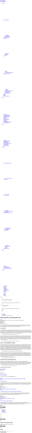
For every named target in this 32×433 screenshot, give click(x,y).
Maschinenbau (7, 92)
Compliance (5, 289)
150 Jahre (5, 287)
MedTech (6, 54)
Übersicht (5, 140)
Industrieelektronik (7, 91)
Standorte (5, 286)
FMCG (5, 55)
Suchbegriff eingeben (3, 431)
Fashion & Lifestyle (6, 37)
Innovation (5, 288)
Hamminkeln (7, 245)
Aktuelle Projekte (6, 230)
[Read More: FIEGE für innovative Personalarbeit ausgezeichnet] (7, 398)
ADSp (3, 411)
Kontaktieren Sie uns (6, 248)
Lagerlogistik (5, 114)
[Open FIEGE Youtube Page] (1, 415)
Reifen (4, 93)
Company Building (6, 266)
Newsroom (3, 314)
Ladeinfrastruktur (7, 228)
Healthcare (5, 38)
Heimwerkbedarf (7, 36)
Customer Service (6, 144)
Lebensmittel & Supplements (9, 72)
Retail (4, 94)
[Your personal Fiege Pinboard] (2, 298)
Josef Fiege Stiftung (6, 290)
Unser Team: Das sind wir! (8, 178)
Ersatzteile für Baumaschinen (9, 90)
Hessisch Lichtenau (7, 246)
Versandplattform (6, 142)
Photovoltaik (7, 229)
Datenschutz (3, 409)
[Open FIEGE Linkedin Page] (0, 414)
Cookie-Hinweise (4, 412)
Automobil (6, 89)
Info (0, 388)
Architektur (6, 210)
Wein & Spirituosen (7, 73)
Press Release (2, 397)
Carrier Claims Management (7, 143)
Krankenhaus (7, 53)
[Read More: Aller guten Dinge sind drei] (13, 378)
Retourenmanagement (6, 116)
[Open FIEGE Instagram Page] (1, 416)
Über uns (3, 269)
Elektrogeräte (7, 35)
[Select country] (2, 310)
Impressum (3, 410)
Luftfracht (5, 120)
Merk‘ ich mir (2, 328)
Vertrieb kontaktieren (6, 122)
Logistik (3, 97)
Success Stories (7, 194)
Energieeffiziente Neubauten (9, 211)
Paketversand (5, 117)
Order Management (6, 141)
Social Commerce (6, 119)
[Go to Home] (2, 1)
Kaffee (6, 71)
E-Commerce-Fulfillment (7, 115)
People (1, 319)
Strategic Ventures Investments (8, 268)
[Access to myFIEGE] (2, 304)
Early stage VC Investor (7, 267)
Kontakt (5, 293)
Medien (5, 95)
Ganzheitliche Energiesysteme (8, 212)
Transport (5, 118)
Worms (6, 247)
